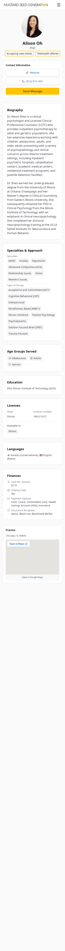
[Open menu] (58, 4)
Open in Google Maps (32, 577)
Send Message (32, 91)
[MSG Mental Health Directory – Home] (26, 5)
